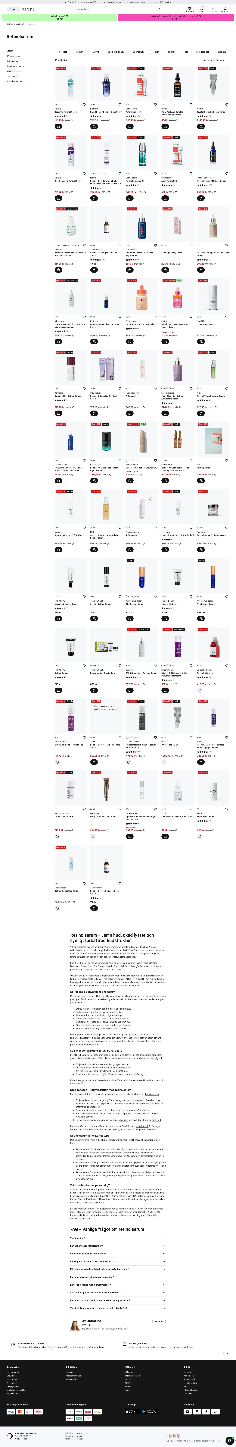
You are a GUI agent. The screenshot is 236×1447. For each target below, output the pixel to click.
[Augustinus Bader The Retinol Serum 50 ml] (213, 589)
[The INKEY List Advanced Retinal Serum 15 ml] (71, 589)
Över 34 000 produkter (162, 2)
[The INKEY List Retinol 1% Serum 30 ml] (177, 589)
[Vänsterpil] (219, 1353)
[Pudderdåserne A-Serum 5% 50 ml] (142, 520)
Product (128, 1386)
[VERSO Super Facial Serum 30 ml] (213, 804)
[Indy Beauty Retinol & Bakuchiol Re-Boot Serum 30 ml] (106, 383)
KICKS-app (188, 1393)
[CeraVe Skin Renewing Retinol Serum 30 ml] (71, 168)
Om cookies (12, 1379)
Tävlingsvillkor (13, 1386)
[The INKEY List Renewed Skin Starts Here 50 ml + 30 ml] (106, 660)
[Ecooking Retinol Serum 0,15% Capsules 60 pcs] (213, 520)
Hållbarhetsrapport (133, 1376)
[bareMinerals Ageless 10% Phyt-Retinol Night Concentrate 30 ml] (142, 804)
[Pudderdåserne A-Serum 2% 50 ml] (142, 383)
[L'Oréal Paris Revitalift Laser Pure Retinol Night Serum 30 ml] (142, 239)
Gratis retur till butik (137, 2)
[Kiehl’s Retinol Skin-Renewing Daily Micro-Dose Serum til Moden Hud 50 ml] (106, 168)
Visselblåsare (189, 1376)
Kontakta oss (13, 1372)
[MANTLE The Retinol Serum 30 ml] (213, 311)
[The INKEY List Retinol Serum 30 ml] (71, 660)
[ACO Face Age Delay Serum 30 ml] (177, 239)
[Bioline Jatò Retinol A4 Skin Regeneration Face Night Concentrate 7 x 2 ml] (177, 452)
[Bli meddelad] (200, 690)
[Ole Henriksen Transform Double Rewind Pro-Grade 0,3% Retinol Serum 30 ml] (71, 452)
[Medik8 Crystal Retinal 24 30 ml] (177, 731)
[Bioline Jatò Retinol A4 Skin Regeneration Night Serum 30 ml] (106, 452)
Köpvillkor (11, 1376)
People (128, 1379)
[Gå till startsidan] (29, 9)
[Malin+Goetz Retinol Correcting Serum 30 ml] (71, 878)
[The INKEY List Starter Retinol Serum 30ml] (106, 589)
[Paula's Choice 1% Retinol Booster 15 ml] (71, 804)
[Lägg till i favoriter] (84, 104)
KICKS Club (70, 1372)
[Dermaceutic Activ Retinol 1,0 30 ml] (142, 97)
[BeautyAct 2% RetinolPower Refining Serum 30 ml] (142, 660)
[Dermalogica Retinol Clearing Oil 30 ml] (142, 168)
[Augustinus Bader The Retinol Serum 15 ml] (142, 589)
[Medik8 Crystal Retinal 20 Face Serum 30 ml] (213, 97)
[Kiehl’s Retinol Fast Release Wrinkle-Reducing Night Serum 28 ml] (213, 731)
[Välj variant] (94, 198)
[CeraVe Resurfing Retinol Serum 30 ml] (71, 97)
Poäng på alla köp (114, 2)
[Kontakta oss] (230, 1441)
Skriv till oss (21, 1439)
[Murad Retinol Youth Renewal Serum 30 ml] (213, 383)
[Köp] (58, 126)
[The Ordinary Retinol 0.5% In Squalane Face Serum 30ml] (106, 878)
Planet (127, 1383)
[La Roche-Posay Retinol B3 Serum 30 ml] (213, 660)
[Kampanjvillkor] (72, 120)
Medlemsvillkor (72, 1379)
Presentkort (12, 1383)
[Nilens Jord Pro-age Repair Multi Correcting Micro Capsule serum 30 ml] (71, 311)
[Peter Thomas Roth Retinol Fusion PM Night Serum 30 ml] (213, 168)
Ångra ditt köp (13, 1393)
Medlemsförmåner (74, 1376)
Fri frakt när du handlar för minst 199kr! (83, 2)
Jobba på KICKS (190, 1383)
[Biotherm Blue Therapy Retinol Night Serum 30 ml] (106, 97)
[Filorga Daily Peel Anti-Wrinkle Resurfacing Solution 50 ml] (177, 97)
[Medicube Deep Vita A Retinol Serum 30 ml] (106, 804)
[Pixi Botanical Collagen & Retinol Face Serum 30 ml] (213, 239)
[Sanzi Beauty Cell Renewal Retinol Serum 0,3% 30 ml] (142, 452)
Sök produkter (83, 9)
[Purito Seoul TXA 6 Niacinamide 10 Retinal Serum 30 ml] (177, 311)
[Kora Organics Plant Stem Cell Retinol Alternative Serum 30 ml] (177, 383)
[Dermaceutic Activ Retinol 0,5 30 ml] (177, 168)
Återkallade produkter (16, 1390)
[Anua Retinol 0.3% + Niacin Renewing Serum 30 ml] (106, 731)
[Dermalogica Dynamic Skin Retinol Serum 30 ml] (71, 383)
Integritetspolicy (191, 1390)
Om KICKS (188, 1372)
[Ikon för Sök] (159, 9)
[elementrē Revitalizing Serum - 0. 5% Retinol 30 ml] (177, 520)
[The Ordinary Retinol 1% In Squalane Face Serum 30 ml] (106, 239)
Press (186, 1386)
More (127, 1390)
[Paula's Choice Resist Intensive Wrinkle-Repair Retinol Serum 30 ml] (142, 731)
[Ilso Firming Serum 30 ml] (213, 452)
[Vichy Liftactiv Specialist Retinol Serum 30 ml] (177, 804)
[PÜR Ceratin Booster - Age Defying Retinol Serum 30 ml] (106, 520)
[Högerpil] (234, 17)
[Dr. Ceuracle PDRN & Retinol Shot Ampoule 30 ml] (142, 311)
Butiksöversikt (190, 1379)
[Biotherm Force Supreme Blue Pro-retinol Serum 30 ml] (106, 311)
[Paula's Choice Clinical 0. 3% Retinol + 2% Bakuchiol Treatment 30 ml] (177, 660)
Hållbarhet (129, 1372)
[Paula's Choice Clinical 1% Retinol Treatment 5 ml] (71, 731)
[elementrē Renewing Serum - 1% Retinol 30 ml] (71, 520)
